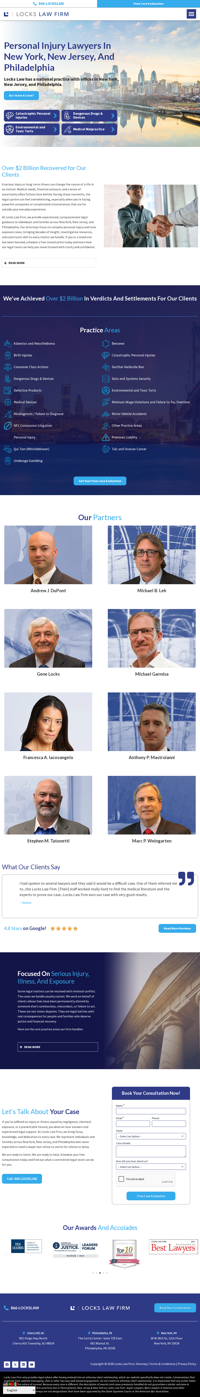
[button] (191, 14)
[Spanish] (15, 1383)
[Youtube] (32, 1364)
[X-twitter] (15, 1364)
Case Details (123, 1143)
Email (120, 1118)
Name (120, 1106)
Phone (155, 1118)
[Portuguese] (10, 1383)
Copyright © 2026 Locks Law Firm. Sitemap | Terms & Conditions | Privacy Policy (143, 1364)
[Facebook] (7, 1364)
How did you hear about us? (132, 1161)
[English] (5, 1383)
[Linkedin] (23, 1364)
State (119, 1130)
